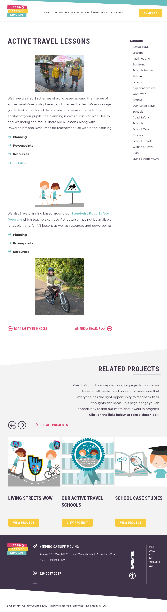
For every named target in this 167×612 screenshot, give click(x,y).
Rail (67, 12)
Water (80, 12)
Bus (61, 12)
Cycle (54, 12)
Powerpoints (23, 145)
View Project (23, 522)
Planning (20, 137)
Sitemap (78, 605)
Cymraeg (151, 13)
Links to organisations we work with (144, 87)
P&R (73, 12)
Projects (106, 12)
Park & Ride (154, 562)
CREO (102, 605)
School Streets (142, 141)
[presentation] (12, 425)
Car (87, 12)
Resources (21, 154)
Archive (138, 99)
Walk (46, 12)
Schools (118, 12)
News (96, 12)
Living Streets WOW (146, 158)
